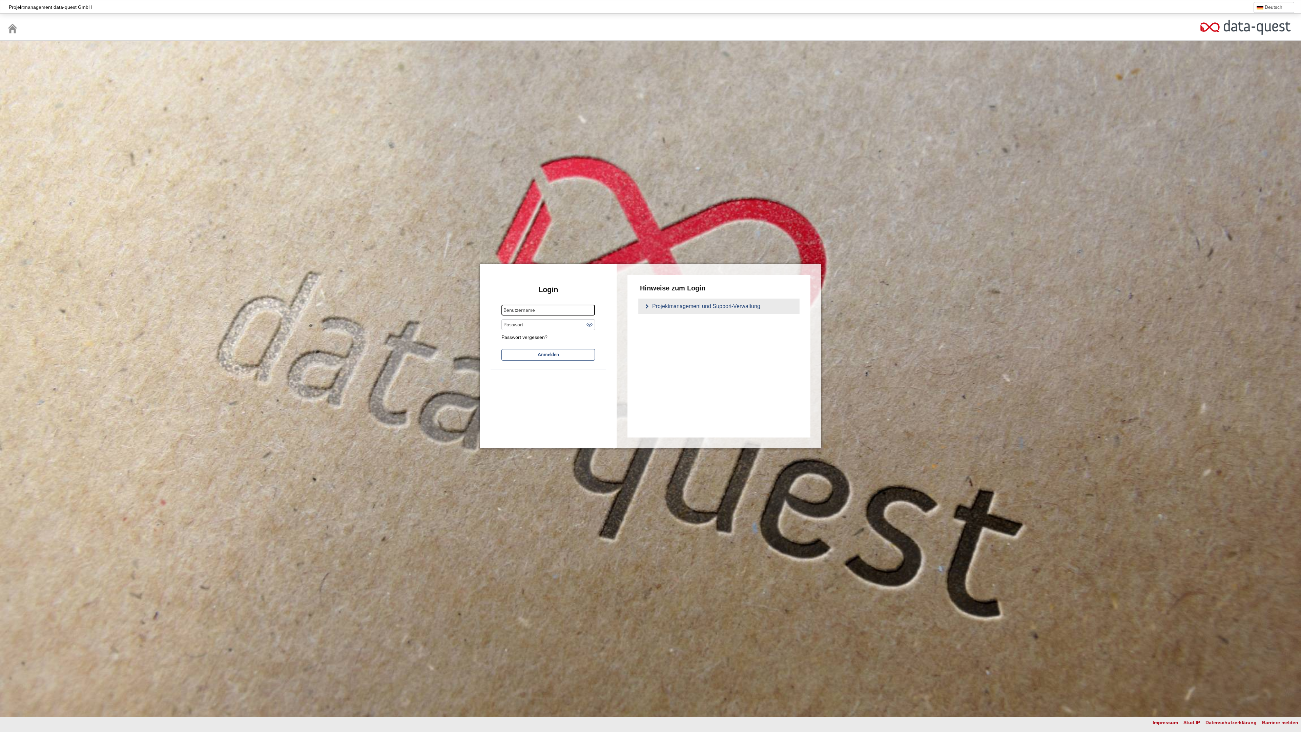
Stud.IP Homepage (1245, 27)
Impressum (1165, 722)
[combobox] (1274, 7)
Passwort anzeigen (589, 324)
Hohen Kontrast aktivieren (1213, 7)
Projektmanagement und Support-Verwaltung (706, 306)
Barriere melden (1280, 722)
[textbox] (1274, 7)
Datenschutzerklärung (1231, 722)
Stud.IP (1191, 722)
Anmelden (548, 354)
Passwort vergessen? (524, 337)
